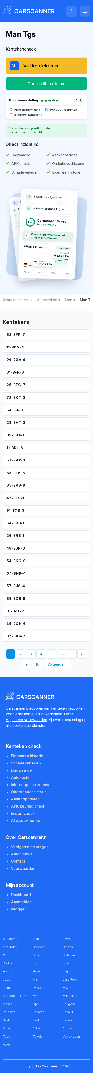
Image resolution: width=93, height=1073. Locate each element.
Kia (35, 979)
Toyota (38, 1036)
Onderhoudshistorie (29, 791)
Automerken (47, 300)
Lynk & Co (39, 987)
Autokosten (21, 777)
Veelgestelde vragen (30, 846)
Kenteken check (16, 300)
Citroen (68, 947)
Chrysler (38, 947)
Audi (36, 939)
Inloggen (19, 909)
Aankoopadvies (25, 799)
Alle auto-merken (26, 820)
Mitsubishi (70, 996)
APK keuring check (28, 806)
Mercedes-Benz (14, 996)
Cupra (7, 955)
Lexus (7, 987)
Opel (36, 1004)
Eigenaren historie (27, 755)
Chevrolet (10, 947)
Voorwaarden (23, 868)
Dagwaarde (21, 770)
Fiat (35, 963)
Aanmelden (21, 901)
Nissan (7, 1004)
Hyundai (38, 971)
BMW (66, 939)
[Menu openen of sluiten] (85, 11)
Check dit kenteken (46, 83)
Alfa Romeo (11, 939)
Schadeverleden (26, 763)
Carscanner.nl (52, 1066)
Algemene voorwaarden (26, 719)
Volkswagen (71, 1036)
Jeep (6, 979)
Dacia (37, 955)
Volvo (7, 1044)
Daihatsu (69, 955)
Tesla (7, 1036)
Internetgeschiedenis (30, 784)
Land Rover (71, 979)
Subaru (37, 1028)
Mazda (67, 987)
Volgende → (57, 664)
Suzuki (67, 1028)
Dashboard (21, 894)
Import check (23, 813)
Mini (35, 996)
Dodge (8, 963)
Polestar (9, 1012)
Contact (18, 861)
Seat (36, 1020)
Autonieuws (21, 854)
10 (37, 664)
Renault (68, 1012)
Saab (6, 1020)
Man (68, 300)
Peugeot (69, 1004)
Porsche (38, 1012)
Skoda (67, 1020)
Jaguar (67, 971)
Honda (7, 971)
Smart (7, 1028)
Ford (66, 963)
